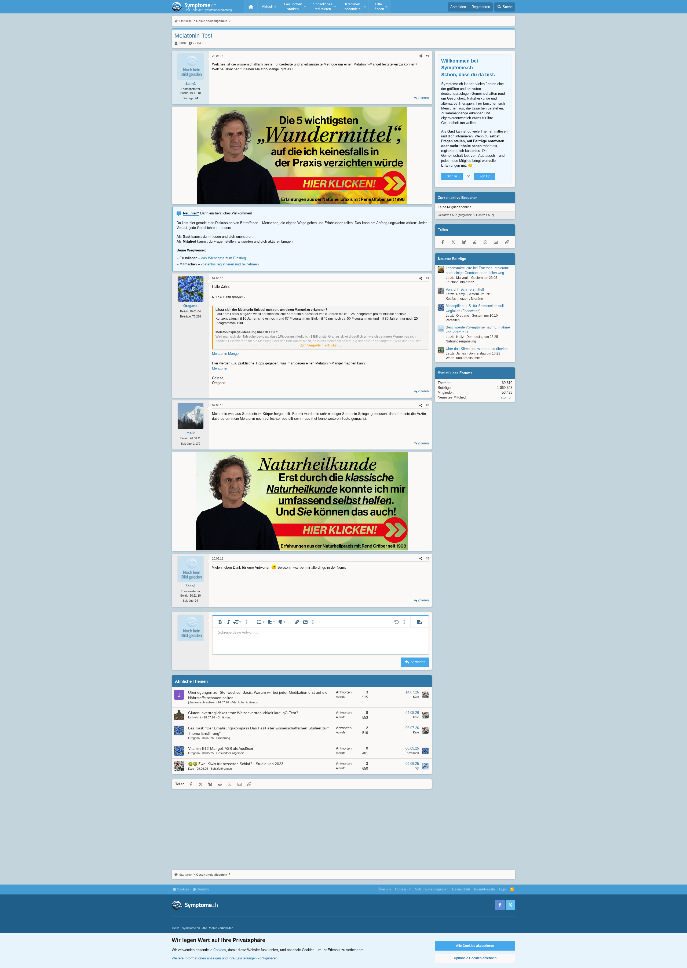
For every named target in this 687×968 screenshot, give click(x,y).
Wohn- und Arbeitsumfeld (464, 358)
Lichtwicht (194, 717)
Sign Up (484, 176)
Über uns (384, 889)
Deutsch (202, 889)
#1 (427, 55)
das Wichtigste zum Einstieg (223, 258)
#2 (427, 278)
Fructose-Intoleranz (460, 282)
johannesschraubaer (201, 702)
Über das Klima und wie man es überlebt (477, 349)
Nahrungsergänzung (461, 341)
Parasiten (453, 320)
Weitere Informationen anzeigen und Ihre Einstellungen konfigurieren (224, 958)
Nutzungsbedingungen (431, 889)
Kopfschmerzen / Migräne (464, 299)
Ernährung (224, 717)
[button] (268, 6)
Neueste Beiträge (452, 259)
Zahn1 (183, 43)
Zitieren (423, 98)
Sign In (452, 176)
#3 (427, 405)
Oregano (194, 738)
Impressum (403, 889)
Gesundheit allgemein (230, 753)
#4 (427, 558)
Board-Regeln (484, 889)
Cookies (182, 889)
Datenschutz (461, 889)
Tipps (503, 889)
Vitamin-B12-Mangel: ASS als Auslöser (220, 748)
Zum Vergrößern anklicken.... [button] (321, 345)
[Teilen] (420, 56)
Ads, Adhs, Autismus (244, 702)
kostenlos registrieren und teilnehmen (230, 264)
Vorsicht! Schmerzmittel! (465, 289)
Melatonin (219, 368)
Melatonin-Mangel (225, 354)
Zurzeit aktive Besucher (457, 198)
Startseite (250, 6)
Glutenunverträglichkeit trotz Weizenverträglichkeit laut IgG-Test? (243, 713)
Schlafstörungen (221, 768)
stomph (506, 397)
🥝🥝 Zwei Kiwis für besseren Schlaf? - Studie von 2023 (235, 764)
